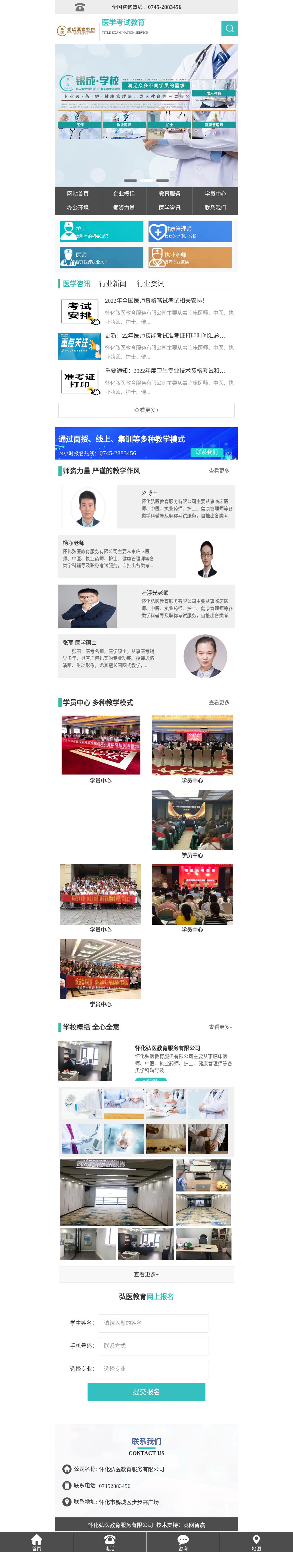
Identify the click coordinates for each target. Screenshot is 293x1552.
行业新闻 (112, 284)
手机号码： (83, 1346)
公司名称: (85, 1469)
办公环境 (78, 208)
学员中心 (215, 194)
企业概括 (124, 194)
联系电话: (85, 1485)
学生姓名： (83, 1323)
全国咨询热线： (146, 7)
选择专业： (83, 1369)
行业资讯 (150, 284)
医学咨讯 (170, 208)
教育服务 (170, 194)
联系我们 (215, 208)
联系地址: (85, 1502)
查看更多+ (146, 410)
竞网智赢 (194, 1525)
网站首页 (78, 194)
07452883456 (114, 1485)
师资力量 (124, 208)
